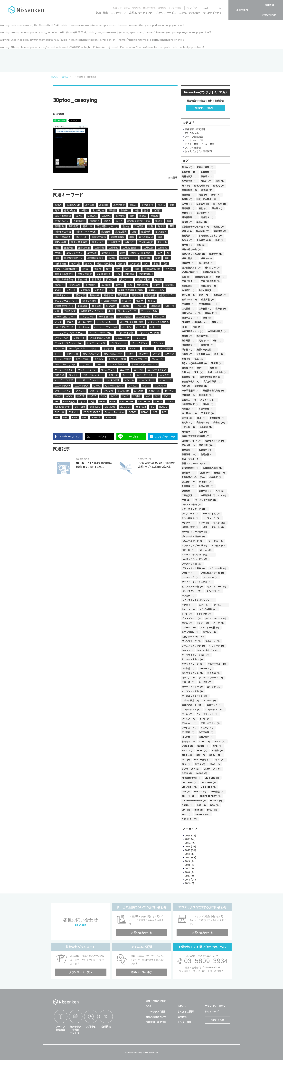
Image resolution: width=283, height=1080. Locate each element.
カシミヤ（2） (214, 686)
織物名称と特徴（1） (192, 249)
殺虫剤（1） (217, 363)
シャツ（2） (188, 650)
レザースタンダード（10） (195, 509)
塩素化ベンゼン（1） (192, 440)
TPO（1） (218, 746)
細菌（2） (187, 276)
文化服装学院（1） (212, 381)
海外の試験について (156, 1017)
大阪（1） (203, 431)
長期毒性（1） (188, 208)
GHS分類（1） (217, 791)
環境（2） (208, 317)
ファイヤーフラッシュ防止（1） (197, 582)
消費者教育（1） (190, 345)
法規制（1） (187, 354)
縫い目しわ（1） (213, 267)
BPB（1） (199, 809)
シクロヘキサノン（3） (208, 650)
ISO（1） (186, 791)
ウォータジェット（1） (208, 714)
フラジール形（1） (218, 568)
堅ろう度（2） (189, 445)
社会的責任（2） (209, 285)
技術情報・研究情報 (156, 1022)
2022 (187, 850)
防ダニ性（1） (203, 203)
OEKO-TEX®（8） (191, 768)
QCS (148, 1006)
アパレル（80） (189, 727)
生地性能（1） (188, 308)
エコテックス (118, 12)
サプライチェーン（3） (193, 663)
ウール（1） (187, 714)
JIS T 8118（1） (212, 777)
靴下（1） (186, 185)
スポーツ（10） (189, 627)
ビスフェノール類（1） (193, 586)
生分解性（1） (205, 308)
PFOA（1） (200, 764)
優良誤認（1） (188, 490)
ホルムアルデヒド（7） (193, 541)
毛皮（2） (199, 358)
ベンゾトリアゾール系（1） (195, 545)
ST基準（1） (218, 750)
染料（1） (186, 372)
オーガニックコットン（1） (195, 695)
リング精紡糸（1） (191, 518)
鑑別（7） (203, 208)
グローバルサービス (165, 12)
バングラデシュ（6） (192, 591)
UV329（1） (188, 746)
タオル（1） (187, 622)
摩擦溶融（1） (201, 386)
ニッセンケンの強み (189, 12)
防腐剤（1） (187, 199)
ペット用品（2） (216, 541)
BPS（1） (215, 805)
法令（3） (219, 354)
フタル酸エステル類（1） (213, 572)
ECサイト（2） (189, 796)
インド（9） (205, 718)
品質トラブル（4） (191, 458)
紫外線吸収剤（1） (204, 276)
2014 (187, 879)
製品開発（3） (203, 231)
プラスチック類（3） (192, 563)
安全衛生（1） (203, 422)
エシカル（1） (210, 700)
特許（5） (198, 326)
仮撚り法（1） (205, 490)
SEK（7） (201, 755)
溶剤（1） (217, 340)
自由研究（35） (204, 240)
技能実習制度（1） (191, 404)
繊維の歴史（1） (190, 258)
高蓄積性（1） (207, 171)
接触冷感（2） (189, 395)
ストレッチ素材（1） (210, 627)
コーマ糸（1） (205, 668)
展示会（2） (188, 417)
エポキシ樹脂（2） (191, 700)
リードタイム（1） (212, 513)
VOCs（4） (220, 741)
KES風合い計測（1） (192, 777)
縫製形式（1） (188, 263)
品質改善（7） (208, 454)
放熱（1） (186, 386)
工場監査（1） (208, 413)
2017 (187, 868)
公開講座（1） (188, 486)
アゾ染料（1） (188, 732)
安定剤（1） (187, 422)
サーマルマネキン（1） (193, 659)
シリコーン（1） (217, 645)
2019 (187, 861)
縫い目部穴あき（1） (192, 267)
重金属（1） (217, 208)
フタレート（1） (190, 572)
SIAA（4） (187, 755)
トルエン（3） (189, 609)
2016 (187, 872)
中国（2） (187, 500)
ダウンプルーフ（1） (192, 618)
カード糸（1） (205, 682)
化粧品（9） (205, 472)
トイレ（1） (187, 613)
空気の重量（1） (190, 281)
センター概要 (174, 8)
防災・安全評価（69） (208, 199)
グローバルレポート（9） (211, 677)
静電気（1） (219, 185)
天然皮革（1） (188, 431)
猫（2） (185, 326)
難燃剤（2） (207, 190)
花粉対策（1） (188, 235)
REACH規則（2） (203, 759)
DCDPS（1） (216, 800)
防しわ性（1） (220, 203)
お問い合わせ (269, 14)
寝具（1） (201, 417)
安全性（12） (219, 422)
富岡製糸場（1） (217, 417)
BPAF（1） (212, 809)
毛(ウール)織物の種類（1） (195, 363)
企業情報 (106, 1026)
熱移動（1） (187, 335)
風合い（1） (206, 181)
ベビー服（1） (188, 550)
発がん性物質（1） (208, 290)
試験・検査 (102, 12)
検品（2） (215, 367)
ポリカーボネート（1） (214, 527)
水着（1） (186, 358)
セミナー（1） (203, 622)
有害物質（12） (189, 376)
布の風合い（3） (190, 413)
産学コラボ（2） (190, 299)
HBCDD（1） (200, 791)
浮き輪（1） (187, 349)
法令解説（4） (204, 354)
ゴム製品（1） (188, 668)
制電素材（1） (206, 481)
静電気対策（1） (202, 185)
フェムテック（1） (191, 577)
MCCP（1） (202, 773)
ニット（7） (205, 604)
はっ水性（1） (188, 736)
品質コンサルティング (140, 12)
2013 (187, 883)
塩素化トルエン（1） (215, 440)
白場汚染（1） (188, 290)
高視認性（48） (190, 171)
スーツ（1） (219, 622)
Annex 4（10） (190, 818)
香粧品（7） (207, 176)
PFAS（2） (215, 764)
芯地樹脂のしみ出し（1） (211, 235)
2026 (187, 835)
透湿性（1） (187, 222)
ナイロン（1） (220, 604)
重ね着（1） (187, 212)
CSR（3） (202, 805)
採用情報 (162, 8)
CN (195, 8)
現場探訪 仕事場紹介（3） (195, 322)
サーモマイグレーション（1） (196, 654)
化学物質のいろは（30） (194, 477)
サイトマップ (211, 1011)
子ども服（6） (189, 427)
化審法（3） (220, 472)
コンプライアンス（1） (193, 673)
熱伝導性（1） (188, 340)
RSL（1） (186, 759)
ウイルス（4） (189, 718)
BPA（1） (186, 814)
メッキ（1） (204, 522)
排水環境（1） (206, 395)
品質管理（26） (189, 454)
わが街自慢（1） (206, 732)
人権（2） (220, 490)
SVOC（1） (187, 750)
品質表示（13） (206, 449)
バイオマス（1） (213, 591)
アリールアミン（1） (211, 723)
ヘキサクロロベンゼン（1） (195, 559)
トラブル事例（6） (208, 609)
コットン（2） (189, 677)
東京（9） (199, 372)
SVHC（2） (202, 750)
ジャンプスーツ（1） (192, 641)
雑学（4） (216, 194)
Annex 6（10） (203, 814)
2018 (187, 865)
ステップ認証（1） (191, 632)
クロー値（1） (188, 682)
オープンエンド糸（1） (193, 691)
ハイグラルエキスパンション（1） (198, 600)
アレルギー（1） (190, 723)
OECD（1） (187, 773)
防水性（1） (187, 203)
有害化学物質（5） (191, 381)
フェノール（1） (211, 577)
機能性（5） (188, 367)
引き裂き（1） (188, 408)
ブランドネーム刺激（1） (194, 568)
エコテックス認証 (155, 1011)
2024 (188, 843)
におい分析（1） (206, 736)
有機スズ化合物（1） (218, 372)
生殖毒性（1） (188, 304)
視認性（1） (219, 226)
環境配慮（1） (212, 313)
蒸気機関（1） (220, 231)
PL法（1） (187, 764)
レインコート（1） (191, 513)
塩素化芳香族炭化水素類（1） (196, 436)
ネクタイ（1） (188, 604)
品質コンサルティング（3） (195, 463)
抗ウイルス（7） (208, 399)
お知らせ (117, 8)
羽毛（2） (201, 244)
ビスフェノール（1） (217, 586)
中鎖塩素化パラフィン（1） (214, 495)
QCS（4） (220, 759)
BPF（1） (186, 809)
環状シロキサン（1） (192, 313)
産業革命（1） (220, 295)
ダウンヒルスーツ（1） (216, 618)
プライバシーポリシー (216, 1006)
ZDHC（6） (205, 741)
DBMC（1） (188, 805)
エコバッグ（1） (214, 704)
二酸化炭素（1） (190, 495)
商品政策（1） (188, 449)
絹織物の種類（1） (212, 272)
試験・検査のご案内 (156, 1000)
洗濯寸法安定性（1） (207, 349)
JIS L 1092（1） (209, 787)
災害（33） (204, 340)
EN (191, 8)
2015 (187, 876)
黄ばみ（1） (187, 167)
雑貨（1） (203, 194)
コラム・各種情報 (132, 8)
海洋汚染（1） (207, 345)
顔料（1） (220, 181)
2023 (187, 846)
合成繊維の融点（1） (213, 468)
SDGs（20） (216, 755)
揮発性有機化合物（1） (214, 390)
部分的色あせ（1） (205, 212)
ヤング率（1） (188, 522)
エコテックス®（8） (191, 709)
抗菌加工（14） (189, 399)
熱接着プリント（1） (207, 335)
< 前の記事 (172, 177)
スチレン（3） (210, 632)
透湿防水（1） (207, 217)
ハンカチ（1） (188, 595)
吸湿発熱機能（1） (191, 468)
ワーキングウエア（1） (206, 500)
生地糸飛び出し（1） (209, 304)
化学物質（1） (216, 477)
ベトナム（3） (206, 550)
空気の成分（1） (190, 285)
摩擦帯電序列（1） (191, 390)
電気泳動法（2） (190, 190)
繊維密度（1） (216, 254)
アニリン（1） (207, 727)
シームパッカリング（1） (194, 645)
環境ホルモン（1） (191, 317)
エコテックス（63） (215, 709)
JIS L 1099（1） (190, 782)
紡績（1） (220, 276)
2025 (187, 839)
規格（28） (187, 231)
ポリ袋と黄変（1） (191, 527)
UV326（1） (203, 746)
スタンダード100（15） (193, 636)
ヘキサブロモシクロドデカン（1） (198, 554)
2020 (187, 857)
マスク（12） (219, 522)
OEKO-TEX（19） (213, 768)
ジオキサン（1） (213, 641)
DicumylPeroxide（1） (194, 800)
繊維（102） (207, 258)
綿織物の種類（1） (191, 272)
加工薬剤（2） (189, 481)
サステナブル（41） (217, 663)
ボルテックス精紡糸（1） (194, 536)
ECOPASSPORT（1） (211, 796)
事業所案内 (242, 9)
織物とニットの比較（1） (194, 254)
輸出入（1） (202, 222)
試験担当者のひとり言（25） (196, 226)
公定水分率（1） (206, 486)
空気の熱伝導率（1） (211, 281)
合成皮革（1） (188, 472)
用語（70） (204, 295)
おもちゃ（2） (189, 741)
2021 (187, 854)
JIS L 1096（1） (209, 782)
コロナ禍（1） (214, 673)
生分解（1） (221, 308)
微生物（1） (208, 404)
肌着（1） (220, 240)
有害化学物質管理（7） (211, 376)
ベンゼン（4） (218, 545)
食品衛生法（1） (190, 181)
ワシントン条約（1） (192, 504)
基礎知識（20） (207, 445)
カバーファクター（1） (193, 686)
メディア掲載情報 (60, 1028)
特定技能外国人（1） (218, 331)
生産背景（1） (208, 299)
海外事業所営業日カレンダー (76, 1030)
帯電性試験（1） (206, 408)
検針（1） (202, 367)
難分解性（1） (188, 194)
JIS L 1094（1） (190, 787)
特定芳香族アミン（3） (193, 331)
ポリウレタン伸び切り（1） (195, 531)
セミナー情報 (149, 8)
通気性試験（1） (190, 217)
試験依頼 (269, 5)
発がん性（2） (189, 295)
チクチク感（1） (204, 613)
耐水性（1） (187, 244)
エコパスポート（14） (192, 704)
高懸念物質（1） (190, 176)
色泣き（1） (187, 240)
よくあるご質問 (186, 1011)
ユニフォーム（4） (212, 518)
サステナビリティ (212, 12)
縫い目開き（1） (206, 263)
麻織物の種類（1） (205, 167)
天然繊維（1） (206, 427)
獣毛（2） (217, 322)
